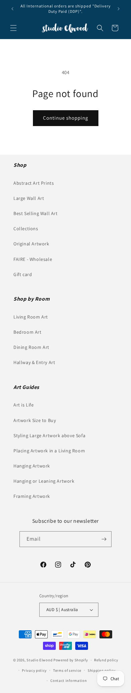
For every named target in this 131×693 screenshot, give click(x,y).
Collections (25, 228)
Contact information (68, 680)
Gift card (22, 274)
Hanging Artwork (31, 466)
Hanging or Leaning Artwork (44, 481)
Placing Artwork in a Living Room (49, 451)
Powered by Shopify (70, 660)
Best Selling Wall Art (35, 213)
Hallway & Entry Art (34, 362)
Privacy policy (34, 670)
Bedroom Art (27, 332)
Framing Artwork (31, 496)
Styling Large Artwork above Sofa (49, 435)
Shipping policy (102, 670)
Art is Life (23, 405)
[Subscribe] (103, 539)
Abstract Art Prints (33, 183)
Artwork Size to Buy (34, 420)
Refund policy (106, 660)
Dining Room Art (31, 347)
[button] (13, 28)
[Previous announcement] (12, 8)
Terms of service (67, 670)
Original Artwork (31, 244)
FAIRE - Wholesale (32, 259)
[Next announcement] (118, 8)
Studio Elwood (39, 660)
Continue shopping (65, 118)
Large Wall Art (28, 198)
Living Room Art (30, 317)
